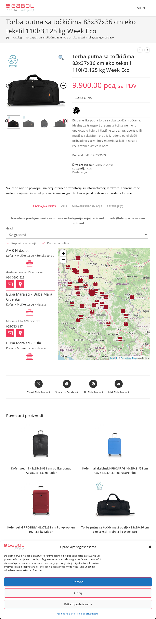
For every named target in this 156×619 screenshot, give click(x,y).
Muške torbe (25, 256)
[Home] (7, 37)
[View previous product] (140, 50)
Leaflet (113, 358)
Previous (7, 121)
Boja (78, 98)
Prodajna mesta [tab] (44, 206)
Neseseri (43, 304)
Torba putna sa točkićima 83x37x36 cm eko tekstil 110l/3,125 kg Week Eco (70, 37)
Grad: (10, 228)
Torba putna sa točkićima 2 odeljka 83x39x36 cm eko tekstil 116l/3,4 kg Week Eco (115, 529)
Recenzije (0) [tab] (115, 206)
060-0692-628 (15, 277)
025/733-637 (14, 326)
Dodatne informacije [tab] (87, 206)
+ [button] (63, 253)
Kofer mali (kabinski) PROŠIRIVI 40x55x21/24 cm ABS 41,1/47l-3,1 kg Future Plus (115, 470)
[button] (150, 547)
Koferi (90, 168)
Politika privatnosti (87, 613)
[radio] (76, 111)
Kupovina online (58, 243)
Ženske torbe (45, 256)
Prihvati (78, 582)
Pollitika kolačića (65, 613)
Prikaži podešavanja (78, 604)
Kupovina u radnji (23, 243)
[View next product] (147, 50)
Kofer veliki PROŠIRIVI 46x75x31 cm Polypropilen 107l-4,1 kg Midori (41, 529)
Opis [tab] (64, 206)
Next (65, 121)
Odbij (78, 593)
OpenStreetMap (128, 358)
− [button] (63, 259)
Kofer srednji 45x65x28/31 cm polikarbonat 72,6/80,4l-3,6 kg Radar (41, 470)
